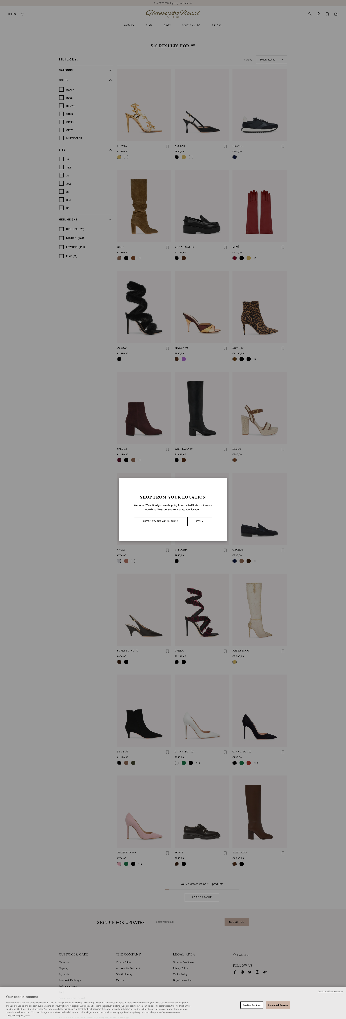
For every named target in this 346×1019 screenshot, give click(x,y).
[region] (173, 1003)
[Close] (222, 489)
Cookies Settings (252, 1005)
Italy (199, 521)
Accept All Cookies (278, 1005)
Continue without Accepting (330, 991)
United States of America (160, 521)
